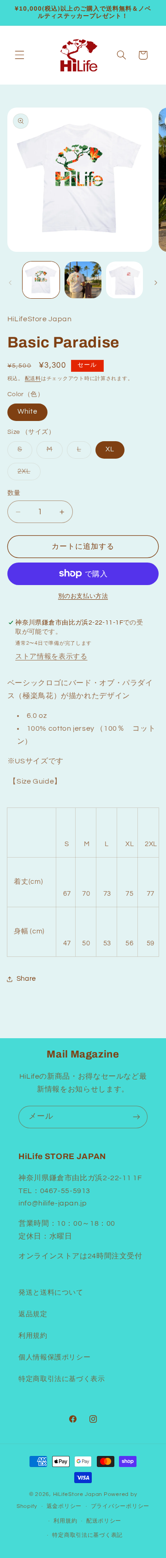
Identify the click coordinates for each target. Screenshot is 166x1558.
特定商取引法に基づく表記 (87, 1535)
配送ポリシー (103, 1521)
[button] (19, 55)
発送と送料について (50, 1292)
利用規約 (32, 1335)
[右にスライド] (156, 283)
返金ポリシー (64, 1506)
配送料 (33, 378)
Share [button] (26, 978)
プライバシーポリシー (120, 1506)
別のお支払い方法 (83, 596)
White (27, 411)
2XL (27, 473)
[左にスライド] (10, 283)
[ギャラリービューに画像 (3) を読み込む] (124, 280)
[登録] (136, 1117)
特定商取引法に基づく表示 (61, 1379)
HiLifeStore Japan (78, 1494)
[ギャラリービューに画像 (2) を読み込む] (83, 280)
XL (110, 449)
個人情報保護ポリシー (54, 1357)
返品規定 (32, 1314)
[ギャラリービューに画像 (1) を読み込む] (41, 280)
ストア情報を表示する (51, 656)
